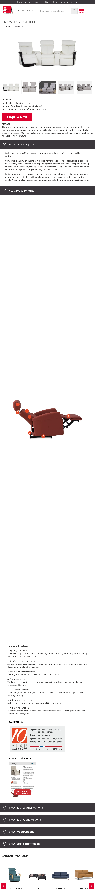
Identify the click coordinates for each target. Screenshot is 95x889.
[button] (28, 11)
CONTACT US (59, 127)
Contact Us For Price (13, 26)
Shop (56, 130)
